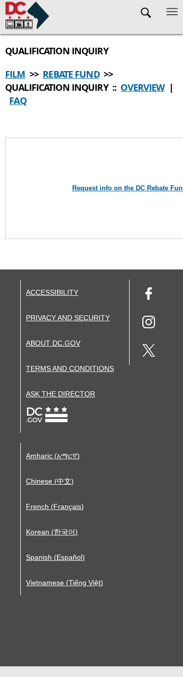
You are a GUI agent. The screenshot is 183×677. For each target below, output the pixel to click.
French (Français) (55, 506)
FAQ (17, 100)
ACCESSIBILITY (52, 292)
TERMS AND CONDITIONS (70, 368)
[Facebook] (149, 295)
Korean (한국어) (52, 532)
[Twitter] (149, 352)
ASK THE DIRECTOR (60, 394)
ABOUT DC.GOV (53, 343)
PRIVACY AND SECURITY (68, 318)
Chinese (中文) (50, 481)
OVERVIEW (142, 87)
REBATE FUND (71, 74)
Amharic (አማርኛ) (53, 456)
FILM (15, 74)
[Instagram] (149, 323)
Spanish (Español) (55, 557)
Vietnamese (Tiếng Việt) (64, 583)
